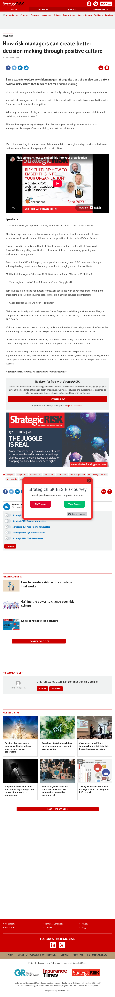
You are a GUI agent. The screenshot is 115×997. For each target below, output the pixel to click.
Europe (72, 9)
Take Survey (74, 504)
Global (14, 9)
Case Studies (22, 15)
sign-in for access (74, 405)
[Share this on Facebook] (8, 67)
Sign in (74, 62)
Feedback (64, 955)
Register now (57, 399)
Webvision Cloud (64, 990)
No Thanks (40, 504)
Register (56, 688)
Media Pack (78, 955)
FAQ (83, 927)
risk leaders (62, 474)
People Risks (35, 474)
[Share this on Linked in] (20, 67)
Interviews (46, 15)
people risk (22, 474)
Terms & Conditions (54, 923)
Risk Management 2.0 (97, 474)
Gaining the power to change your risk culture (47, 603)
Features (35, 15)
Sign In (9, 955)
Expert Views (69, 15)
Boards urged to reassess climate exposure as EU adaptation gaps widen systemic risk (55, 790)
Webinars (98, 15)
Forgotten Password (28, 955)
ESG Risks (8, 36)
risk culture (48, 474)
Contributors (49, 955)
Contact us (10, 923)
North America (100, 9)
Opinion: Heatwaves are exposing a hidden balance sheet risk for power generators (18, 747)
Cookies (48, 927)
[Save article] (106, 67)
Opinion (57, 15)
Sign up (10, 546)
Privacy (84, 923)
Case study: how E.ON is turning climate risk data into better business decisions (94, 746)
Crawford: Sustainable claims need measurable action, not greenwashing (57, 746)
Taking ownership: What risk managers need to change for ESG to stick (94, 789)
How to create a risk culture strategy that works (46, 584)
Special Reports (85, 15)
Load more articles (39, 641)
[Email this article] (26, 67)
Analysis (10, 15)
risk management (77, 474)
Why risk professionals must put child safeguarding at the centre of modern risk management (19, 790)
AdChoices (10, 927)
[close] (109, 62)
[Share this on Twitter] (14, 67)
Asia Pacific (43, 9)
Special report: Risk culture (39, 621)
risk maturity (12, 479)
